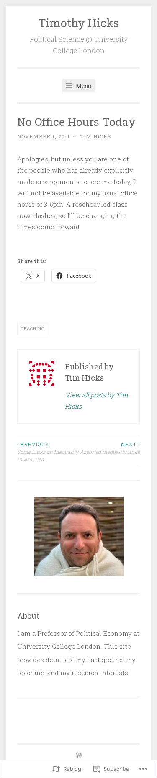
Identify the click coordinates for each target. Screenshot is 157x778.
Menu (82, 85)
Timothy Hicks (78, 22)
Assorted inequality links (110, 448)
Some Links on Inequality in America (47, 452)
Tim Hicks (95, 136)
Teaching (33, 328)
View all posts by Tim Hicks (96, 400)
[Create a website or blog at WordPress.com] (79, 755)
